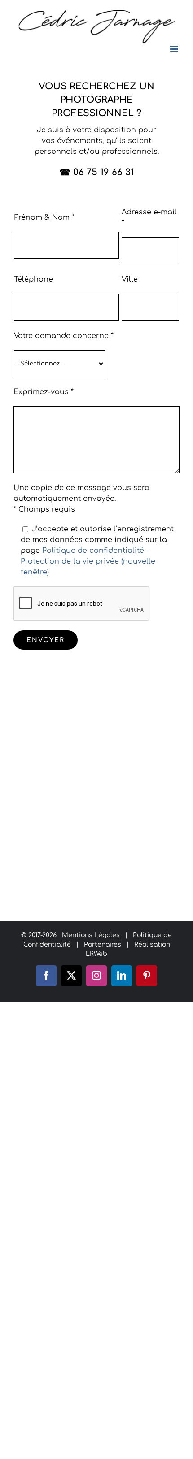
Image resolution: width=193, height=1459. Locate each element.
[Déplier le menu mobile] (175, 49)
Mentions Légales (91, 935)
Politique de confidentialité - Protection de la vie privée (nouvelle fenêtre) (88, 561)
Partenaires (102, 944)
